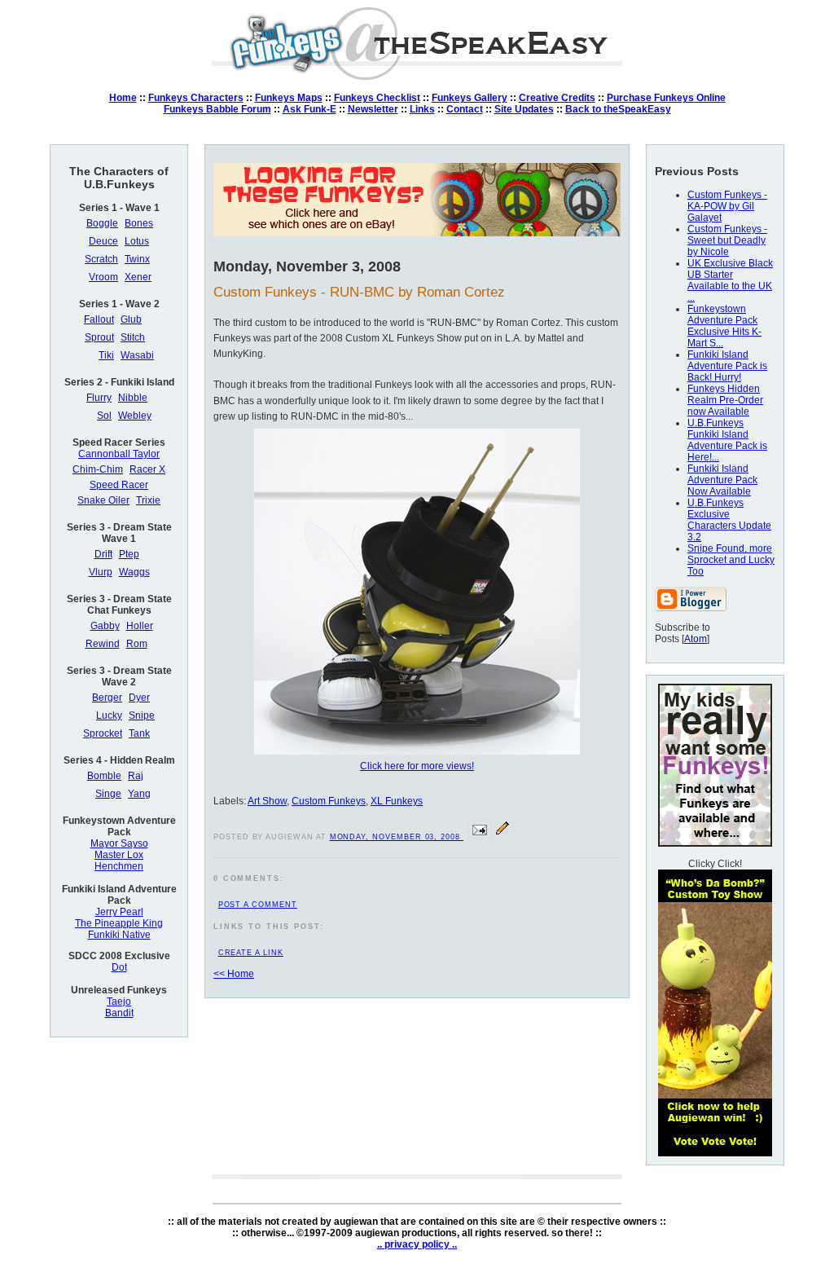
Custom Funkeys (329, 801)
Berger (107, 697)
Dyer (139, 697)
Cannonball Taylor (119, 454)
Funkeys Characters (196, 97)
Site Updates (524, 109)
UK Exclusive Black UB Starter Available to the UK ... (730, 280)
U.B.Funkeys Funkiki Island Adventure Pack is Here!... (727, 440)
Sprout (99, 337)
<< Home (233, 974)
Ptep (129, 554)
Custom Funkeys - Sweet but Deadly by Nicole (727, 240)
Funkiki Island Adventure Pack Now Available (722, 480)
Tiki (106, 355)
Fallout (99, 319)
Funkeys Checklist (377, 97)
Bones (139, 223)
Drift (103, 554)
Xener (138, 277)
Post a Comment (257, 904)
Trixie (148, 500)
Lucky (109, 715)
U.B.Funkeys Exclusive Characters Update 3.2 (729, 520)
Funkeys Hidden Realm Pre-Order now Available (725, 400)
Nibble (132, 397)
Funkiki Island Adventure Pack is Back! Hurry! (727, 366)
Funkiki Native (119, 934)
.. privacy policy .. (417, 1244)
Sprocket (102, 733)
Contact (464, 109)
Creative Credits (557, 97)
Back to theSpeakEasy (618, 109)
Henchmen (118, 866)
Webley (134, 415)
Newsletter (373, 109)
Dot (119, 967)
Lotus (137, 241)
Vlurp (100, 572)
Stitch (133, 337)
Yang (139, 793)
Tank (139, 733)
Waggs (134, 572)
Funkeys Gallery (469, 97)
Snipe (142, 715)
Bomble (104, 775)
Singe (108, 793)
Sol (104, 415)
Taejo (119, 1001)
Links (422, 109)
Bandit (119, 1013)
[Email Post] (479, 836)
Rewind (103, 643)
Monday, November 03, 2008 (396, 837)
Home (123, 97)
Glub (131, 319)
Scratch (101, 259)
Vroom (103, 277)
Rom (136, 643)
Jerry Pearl (119, 912)
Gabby (105, 626)
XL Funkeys (397, 801)
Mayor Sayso (119, 843)
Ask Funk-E (309, 109)
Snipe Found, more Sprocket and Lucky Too (731, 560)
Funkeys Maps (289, 97)
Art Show (267, 801)
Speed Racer (119, 485)
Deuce (103, 241)
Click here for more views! (417, 766)
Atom (695, 639)
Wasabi (137, 355)
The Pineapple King (119, 923)
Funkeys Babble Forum (217, 109)
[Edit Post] (502, 836)
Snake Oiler (103, 500)
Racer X (147, 469)
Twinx (137, 259)
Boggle (102, 223)
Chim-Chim (97, 469)
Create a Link (250, 953)
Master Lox (118, 855)
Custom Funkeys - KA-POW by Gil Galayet (727, 206)
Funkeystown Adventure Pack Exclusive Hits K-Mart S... (724, 326)
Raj (135, 775)
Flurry (99, 397)
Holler (139, 626)
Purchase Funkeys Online (666, 97)
